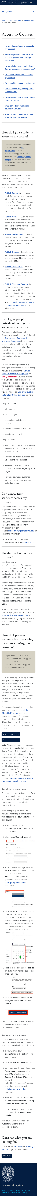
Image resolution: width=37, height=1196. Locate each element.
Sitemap (24, 1193)
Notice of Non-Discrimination (11, 1193)
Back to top (7, 1156)
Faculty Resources (15, 20)
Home (3, 20)
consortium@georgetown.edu (21, 531)
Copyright (10, 1190)
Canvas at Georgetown (17, 3)
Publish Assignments (14, 234)
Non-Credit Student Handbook (15, 615)
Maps (3, 1190)
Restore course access (11, 740)
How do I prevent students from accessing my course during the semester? (19, 57)
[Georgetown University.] (4, 2)
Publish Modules (12, 217)
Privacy (18, 1190)
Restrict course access (11, 734)
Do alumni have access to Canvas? (20, 83)
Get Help (18, 1146)
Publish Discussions (14, 266)
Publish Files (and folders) (16, 284)
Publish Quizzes (12, 252)
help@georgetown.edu (15, 882)
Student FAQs (28, 542)
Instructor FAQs (29, 20)
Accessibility (26, 1190)
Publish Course (11, 193)
